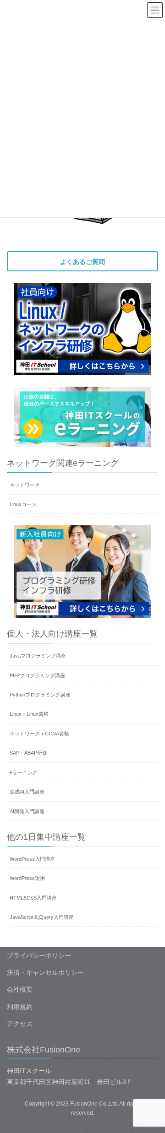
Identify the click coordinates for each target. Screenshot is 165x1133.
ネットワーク (25, 485)
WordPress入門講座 (32, 859)
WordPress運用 (27, 878)
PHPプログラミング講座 (37, 675)
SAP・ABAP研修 (28, 752)
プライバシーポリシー (39, 955)
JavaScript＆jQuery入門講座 (42, 917)
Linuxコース (23, 504)
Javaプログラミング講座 (38, 655)
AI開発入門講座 (27, 811)
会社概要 (20, 989)
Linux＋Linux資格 (29, 714)
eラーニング (24, 772)
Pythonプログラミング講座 (40, 694)
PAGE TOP (151, 1091)
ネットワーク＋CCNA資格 (39, 733)
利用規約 (20, 1006)
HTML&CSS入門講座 (33, 898)
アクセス (20, 1023)
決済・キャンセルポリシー (45, 972)
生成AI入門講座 (27, 791)
